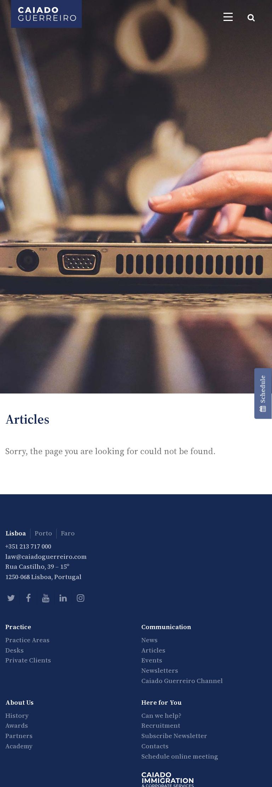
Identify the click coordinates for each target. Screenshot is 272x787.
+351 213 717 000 (28, 546)
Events (151, 660)
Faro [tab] (68, 533)
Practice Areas (27, 639)
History (17, 715)
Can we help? (161, 715)
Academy (19, 746)
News (149, 639)
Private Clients (28, 660)
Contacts (155, 746)
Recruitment (160, 725)
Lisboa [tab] (16, 533)
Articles (153, 650)
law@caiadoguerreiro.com (46, 556)
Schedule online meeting (179, 756)
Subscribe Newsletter (174, 735)
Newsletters (159, 670)
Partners (19, 735)
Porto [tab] (43, 533)
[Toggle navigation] (228, 16)
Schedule (262, 390)
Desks (14, 650)
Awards (16, 725)
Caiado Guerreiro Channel (182, 680)
